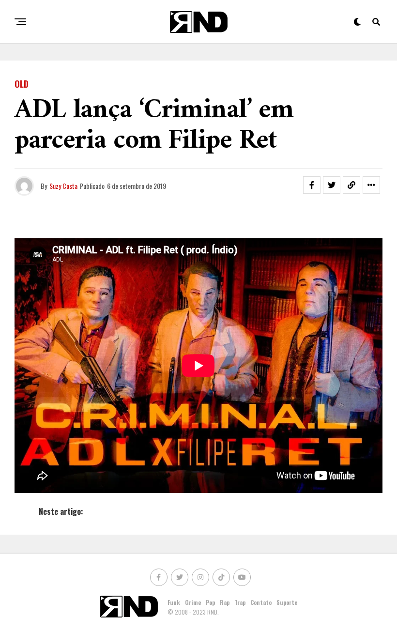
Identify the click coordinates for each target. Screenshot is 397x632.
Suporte (286, 602)
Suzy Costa (63, 186)
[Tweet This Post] (331, 185)
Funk (174, 602)
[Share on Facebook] (312, 185)
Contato (261, 602)
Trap (239, 602)
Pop (210, 602)
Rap (224, 602)
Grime (193, 602)
